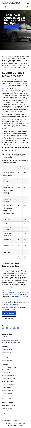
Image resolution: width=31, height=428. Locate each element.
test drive (16, 294)
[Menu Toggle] (28, 3)
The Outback (5, 88)
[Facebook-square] (7, 328)
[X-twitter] (11, 328)
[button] (27, 7)
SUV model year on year (15, 111)
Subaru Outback (20, 80)
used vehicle (9, 292)
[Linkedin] (18, 328)
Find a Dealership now (12, 304)
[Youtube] (3, 328)
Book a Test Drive (9, 313)
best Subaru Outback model (17, 271)
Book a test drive (7, 307)
